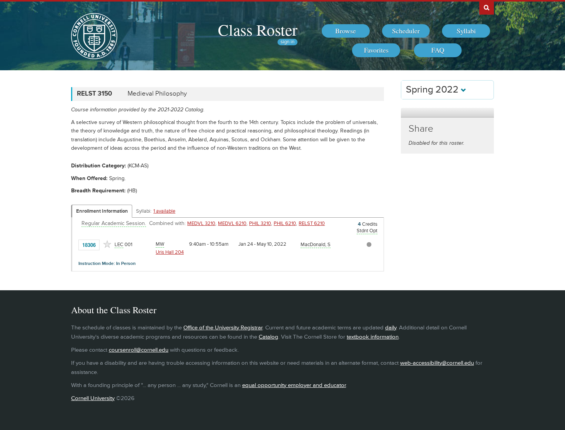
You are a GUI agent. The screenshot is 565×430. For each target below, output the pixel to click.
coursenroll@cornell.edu (138, 350)
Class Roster (257, 29)
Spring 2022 (433, 90)
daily (390, 327)
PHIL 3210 (260, 223)
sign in (287, 42)
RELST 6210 (312, 223)
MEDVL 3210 (201, 223)
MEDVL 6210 (232, 223)
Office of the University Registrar (223, 327)
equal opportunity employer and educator (294, 385)
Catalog (268, 337)
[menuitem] (346, 31)
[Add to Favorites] (107, 244)
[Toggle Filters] (447, 112)
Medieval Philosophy (157, 94)
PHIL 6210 (285, 223)
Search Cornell (486, 7)
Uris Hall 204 (170, 252)
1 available (164, 211)
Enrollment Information (102, 211)
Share (421, 128)
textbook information (373, 337)
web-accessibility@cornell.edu (437, 363)
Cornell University (93, 398)
